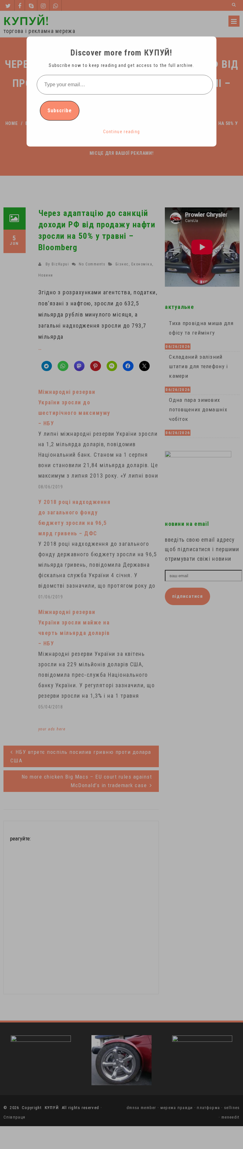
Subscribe (59, 111)
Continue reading (121, 131)
